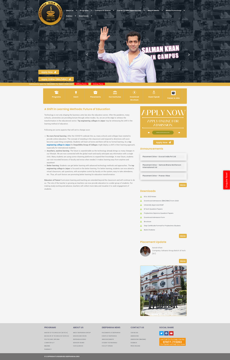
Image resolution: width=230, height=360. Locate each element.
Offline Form (94, 84)
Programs (84, 10)
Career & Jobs (173, 98)
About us (69, 10)
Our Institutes (115, 97)
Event (76, 97)
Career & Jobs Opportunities (129, 10)
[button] (74, 10)
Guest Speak (154, 97)
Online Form (111, 84)
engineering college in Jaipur (58, 145)
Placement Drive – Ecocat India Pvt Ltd (159, 156)
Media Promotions (173, 10)
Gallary (69, 16)
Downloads (83, 16)
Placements (95, 97)
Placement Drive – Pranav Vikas (156, 175)
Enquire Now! (226, 180)
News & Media (153, 10)
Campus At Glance (103, 10)
